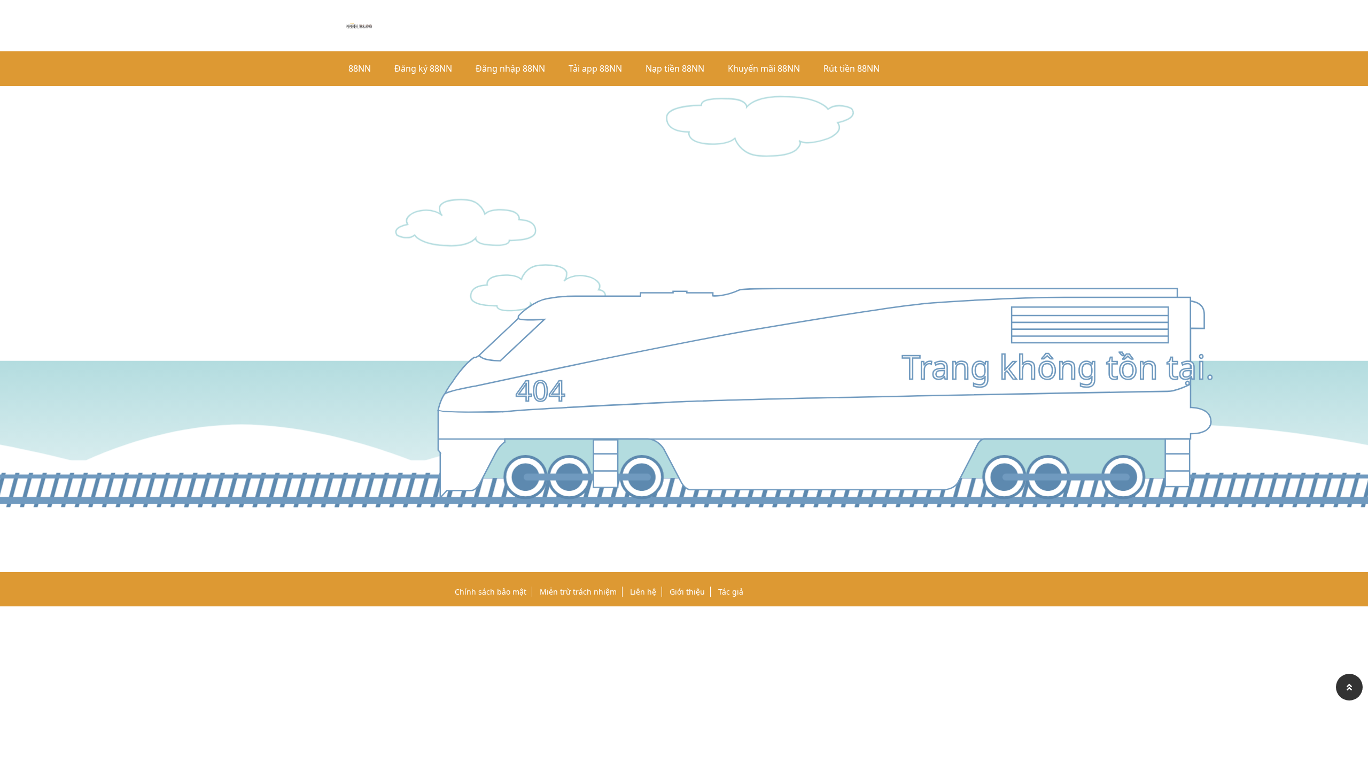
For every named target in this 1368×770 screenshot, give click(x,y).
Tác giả (730, 592)
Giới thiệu (687, 592)
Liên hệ (643, 592)
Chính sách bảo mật (490, 592)
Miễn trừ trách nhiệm (578, 592)
